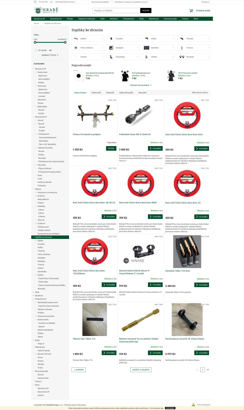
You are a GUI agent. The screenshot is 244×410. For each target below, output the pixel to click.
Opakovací (42, 75)
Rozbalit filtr (49, 55)
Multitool (39, 295)
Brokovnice (42, 72)
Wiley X (41, 343)
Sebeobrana (40, 347)
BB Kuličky (43, 141)
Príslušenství (43, 134)
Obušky (41, 364)
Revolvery (42, 99)
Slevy (37, 385)
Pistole (40, 103)
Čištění (40, 275)
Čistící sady (43, 281)
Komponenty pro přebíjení (48, 233)
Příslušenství (40, 299)
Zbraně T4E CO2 (44, 354)
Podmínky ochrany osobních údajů (131, 2)
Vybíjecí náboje (44, 230)
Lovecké (41, 96)
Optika (40, 240)
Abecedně (142, 92)
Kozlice (41, 82)
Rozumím (170, 408)
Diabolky (41, 206)
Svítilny (41, 312)
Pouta (40, 357)
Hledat (145, 10)
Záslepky (41, 257)
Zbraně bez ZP (41, 117)
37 (208, 369)
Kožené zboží (43, 319)
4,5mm (41, 209)
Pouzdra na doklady (46, 323)
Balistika (41, 261)
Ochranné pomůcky (46, 316)
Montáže (42, 158)
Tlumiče (41, 251)
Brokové (41, 196)
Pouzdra (41, 244)
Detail (111, 148)
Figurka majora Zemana (48, 306)
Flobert (41, 202)
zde (162, 408)
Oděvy (40, 336)
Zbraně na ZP (40, 68)
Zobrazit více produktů (139, 85)
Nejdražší (110, 92)
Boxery (41, 361)
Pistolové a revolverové (47, 192)
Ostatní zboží (43, 378)
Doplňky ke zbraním (43, 237)
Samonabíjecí (44, 79)
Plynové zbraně (44, 168)
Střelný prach (43, 227)
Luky (40, 178)
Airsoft (40, 120)
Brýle (37, 340)
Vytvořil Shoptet (203, 404)
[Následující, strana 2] (202, 369)
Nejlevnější (96, 92)
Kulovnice (42, 86)
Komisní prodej (41, 371)
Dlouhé (41, 110)
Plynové (41, 220)
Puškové (41, 223)
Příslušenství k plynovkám (49, 172)
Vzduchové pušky (45, 147)
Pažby (40, 247)
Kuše (40, 175)
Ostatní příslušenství (47, 137)
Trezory (41, 264)
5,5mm (41, 213)
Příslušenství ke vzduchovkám (51, 161)
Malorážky (42, 106)
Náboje (38, 189)
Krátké (41, 113)
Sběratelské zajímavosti (48, 302)
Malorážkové (43, 199)
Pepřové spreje (44, 350)
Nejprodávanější (126, 92)
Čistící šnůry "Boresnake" (48, 278)
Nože (37, 292)
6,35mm (41, 216)
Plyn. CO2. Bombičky (47, 144)
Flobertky (42, 185)
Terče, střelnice (44, 254)
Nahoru (80, 369)
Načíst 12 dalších (140, 369)
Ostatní (41, 268)
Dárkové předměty (45, 330)
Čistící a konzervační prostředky (51, 285)
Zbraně (41, 123)
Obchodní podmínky (100, 2)
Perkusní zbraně (44, 182)
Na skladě (45, 50)
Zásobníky (42, 271)
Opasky (41, 326)
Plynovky (42, 165)
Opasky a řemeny (45, 309)
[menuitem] (39, 19)
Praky (40, 367)
